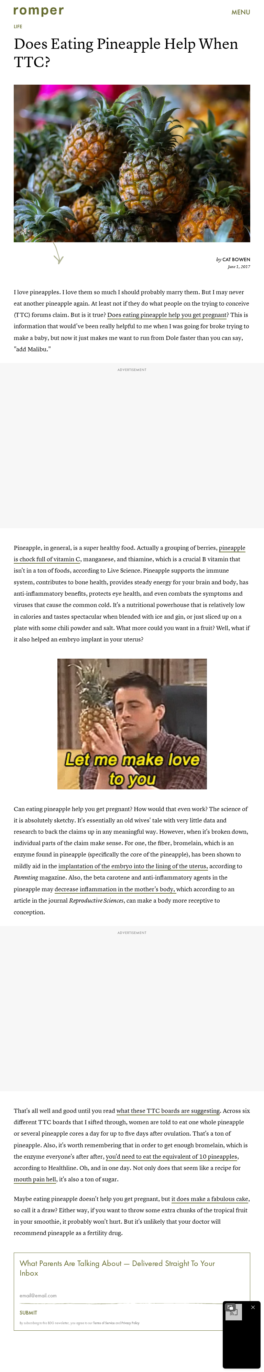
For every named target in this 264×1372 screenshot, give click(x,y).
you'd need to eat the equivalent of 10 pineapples (171, 1156)
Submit (28, 1313)
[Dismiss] (253, 1307)
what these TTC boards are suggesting (168, 1111)
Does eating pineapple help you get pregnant (167, 315)
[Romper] (39, 12)
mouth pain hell (35, 1179)
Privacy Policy (130, 1323)
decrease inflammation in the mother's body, (115, 889)
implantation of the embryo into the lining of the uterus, (133, 866)
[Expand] (230, 1307)
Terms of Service (104, 1323)
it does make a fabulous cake (210, 1199)
